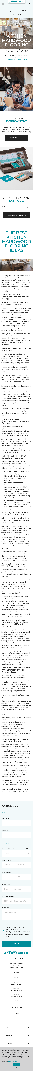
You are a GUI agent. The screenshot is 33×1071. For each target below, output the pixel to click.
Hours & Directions (16, 967)
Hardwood (23, 21)
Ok (16, 1064)
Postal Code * (6, 884)
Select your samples (15, 215)
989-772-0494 (16, 14)
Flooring (14, 21)
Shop (6, 1027)
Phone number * (7, 860)
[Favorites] (26, 4)
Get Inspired (9, 1035)
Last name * (6, 830)
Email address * (7, 872)
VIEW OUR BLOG (14, 138)
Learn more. (12, 1061)
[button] (23, 4)
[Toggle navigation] (2, 3)
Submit (16, 944)
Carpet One (5, 21)
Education (8, 1043)
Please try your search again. (16, 60)
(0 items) (29, 3)
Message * (5, 907)
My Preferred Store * (8, 896)
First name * (6, 818)
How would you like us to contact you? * (15, 849)
